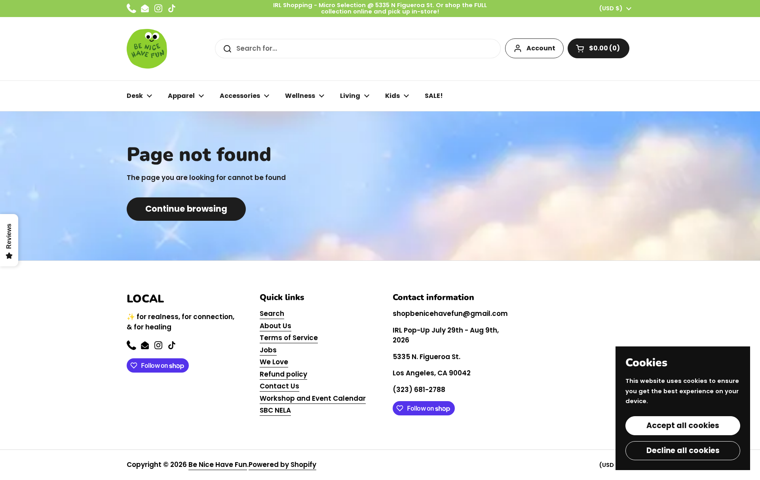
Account (540, 48)
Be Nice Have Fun (217, 464)
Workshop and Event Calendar (313, 398)
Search (272, 313)
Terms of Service (289, 337)
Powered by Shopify (282, 464)
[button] (598, 48)
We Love (274, 362)
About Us (275, 326)
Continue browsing (186, 208)
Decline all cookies (683, 450)
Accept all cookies (682, 425)
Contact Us (279, 386)
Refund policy (283, 374)
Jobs (268, 350)
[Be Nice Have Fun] (147, 49)
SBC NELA (275, 410)
